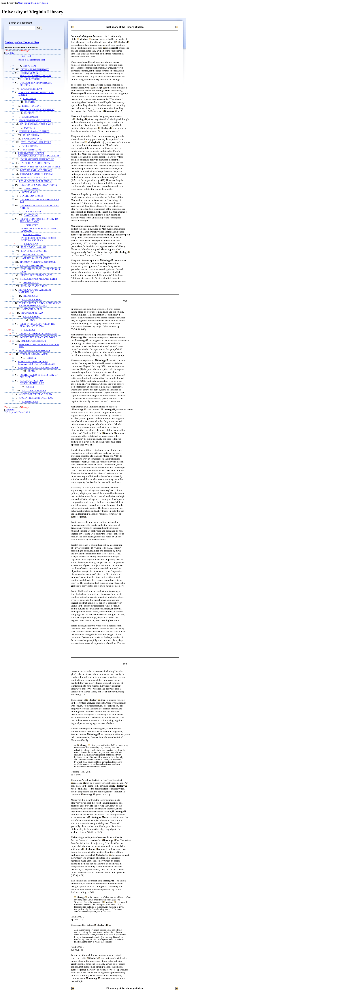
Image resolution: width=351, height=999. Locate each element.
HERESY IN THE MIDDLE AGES (36, 275)
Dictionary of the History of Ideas (22, 42)
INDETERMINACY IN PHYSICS (34, 351)
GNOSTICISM (31, 215)
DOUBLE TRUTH (31, 79)
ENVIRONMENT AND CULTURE (35, 120)
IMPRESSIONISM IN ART (33, 341)
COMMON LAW (30, 402)
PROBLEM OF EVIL (32, 139)
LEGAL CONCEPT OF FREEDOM (35, 181)
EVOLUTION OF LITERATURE (36, 142)
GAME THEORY (32, 189)
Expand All (23, 412)
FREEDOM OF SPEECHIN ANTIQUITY (38, 185)
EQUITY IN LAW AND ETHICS (34, 131)
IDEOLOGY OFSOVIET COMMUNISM (38, 334)
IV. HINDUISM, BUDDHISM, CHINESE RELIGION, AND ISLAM (38, 239)
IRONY (31, 371)
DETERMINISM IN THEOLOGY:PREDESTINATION (35, 74)
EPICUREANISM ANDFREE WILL (36, 124)
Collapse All (11, 412)
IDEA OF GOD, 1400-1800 (33, 247)
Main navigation (39, 2)
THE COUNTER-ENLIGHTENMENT (37, 109)
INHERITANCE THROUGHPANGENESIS (38, 368)
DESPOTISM (29, 66)
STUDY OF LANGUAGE (34, 391)
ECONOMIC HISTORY (32, 89)
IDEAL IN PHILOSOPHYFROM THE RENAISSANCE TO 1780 (37, 325)
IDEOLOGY (29, 330)
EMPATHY (30, 102)
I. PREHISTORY (31, 225)
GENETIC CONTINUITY (32, 196)
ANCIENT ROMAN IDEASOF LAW (36, 398)
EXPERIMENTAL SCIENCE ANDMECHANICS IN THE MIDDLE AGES (38, 154)
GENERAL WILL (30, 192)
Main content (24, 2)
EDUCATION (29, 98)
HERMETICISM (31, 283)
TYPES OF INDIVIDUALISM (34, 354)
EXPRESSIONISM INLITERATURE (37, 159)
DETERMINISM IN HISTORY (34, 69)
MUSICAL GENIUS (31, 212)
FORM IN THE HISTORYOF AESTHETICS (40, 167)
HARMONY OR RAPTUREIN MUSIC (38, 262)
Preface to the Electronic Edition (31, 60)
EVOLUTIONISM (30, 146)
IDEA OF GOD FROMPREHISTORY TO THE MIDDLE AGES (39, 220)
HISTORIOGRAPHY (32, 300)
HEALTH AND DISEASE (32, 266)
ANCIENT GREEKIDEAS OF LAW (35, 394)
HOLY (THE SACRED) (32, 309)
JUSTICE (30, 387)
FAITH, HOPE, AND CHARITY (35, 163)
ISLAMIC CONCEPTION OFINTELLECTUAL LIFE (32, 382)
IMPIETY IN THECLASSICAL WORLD (38, 337)
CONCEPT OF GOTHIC (33, 255)
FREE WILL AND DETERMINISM (36, 174)
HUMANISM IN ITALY (32, 313)
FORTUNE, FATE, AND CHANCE (36, 170)
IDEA (33, 320)
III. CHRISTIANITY (32, 234)
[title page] (26, 56)
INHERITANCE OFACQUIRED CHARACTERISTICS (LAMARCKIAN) (36, 362)
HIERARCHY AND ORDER (34, 286)
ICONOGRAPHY (31, 317)
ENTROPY (29, 113)
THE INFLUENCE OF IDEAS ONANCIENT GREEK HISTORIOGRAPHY (40, 304)
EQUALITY (29, 128)
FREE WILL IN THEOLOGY (34, 178)
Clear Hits (9, 53)
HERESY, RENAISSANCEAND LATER (38, 279)
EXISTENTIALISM (32, 150)
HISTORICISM (30, 296)
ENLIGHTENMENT (31, 106)
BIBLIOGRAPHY (31, 244)
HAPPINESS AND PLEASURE (35, 258)
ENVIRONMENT (30, 117)
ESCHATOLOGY (31, 135)
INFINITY (31, 358)
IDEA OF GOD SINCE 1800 (34, 251)
